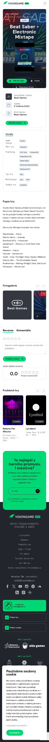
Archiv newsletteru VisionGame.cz (24, 568)
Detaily (9, 134)
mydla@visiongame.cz (24, 580)
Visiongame (9, 14)
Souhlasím (14, 732)
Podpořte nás (24, 544)
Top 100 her (24, 563)
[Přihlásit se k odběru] (38, 491)
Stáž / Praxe (24, 549)
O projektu (24, 535)
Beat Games (20, 97)
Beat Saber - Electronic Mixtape (19, 17)
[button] (38, 286)
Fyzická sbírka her (24, 558)
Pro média (24, 554)
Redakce (24, 540)
